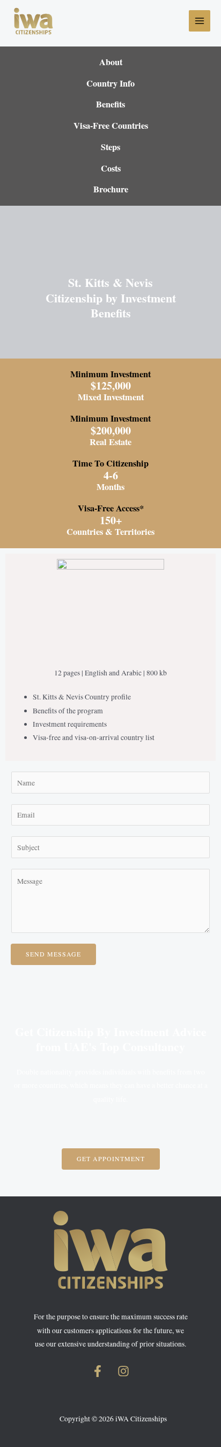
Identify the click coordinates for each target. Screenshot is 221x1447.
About (110, 62)
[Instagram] (123, 1371)
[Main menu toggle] (200, 21)
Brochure (110, 189)
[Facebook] (98, 1371)
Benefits (110, 104)
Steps (110, 147)
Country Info (110, 83)
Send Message (53, 954)
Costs (111, 168)
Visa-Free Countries (110, 125)
